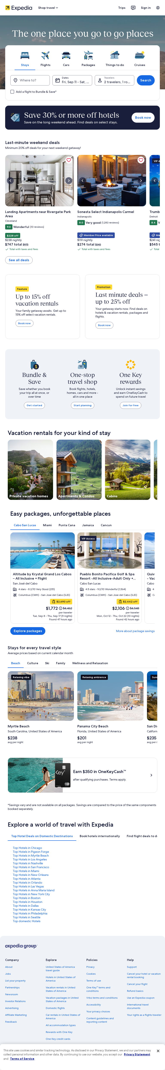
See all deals (19, 260)
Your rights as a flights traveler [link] (144, 1015)
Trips (121, 8)
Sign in (146, 8)
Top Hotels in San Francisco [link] (31, 867)
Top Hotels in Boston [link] (26, 898)
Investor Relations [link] (15, 1001)
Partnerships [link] (12, 987)
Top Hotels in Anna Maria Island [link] (34, 890)
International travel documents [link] (138, 1006)
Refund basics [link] (135, 991)
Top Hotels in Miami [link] (26, 871)
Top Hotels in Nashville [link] (28, 863)
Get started (34, 405)
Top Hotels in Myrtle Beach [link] (31, 855)
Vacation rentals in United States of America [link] (60, 989)
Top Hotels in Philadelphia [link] (30, 913)
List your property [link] (15, 980)
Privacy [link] (90, 967)
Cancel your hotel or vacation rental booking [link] (144, 975)
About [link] (8, 967)
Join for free (131, 405)
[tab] (25, 57)
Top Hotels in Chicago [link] (27, 848)
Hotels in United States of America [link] (60, 979)
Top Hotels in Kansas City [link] (29, 909)
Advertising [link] (11, 1008)
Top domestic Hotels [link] (26, 921)
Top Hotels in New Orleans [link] (31, 875)
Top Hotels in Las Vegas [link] (28, 886)
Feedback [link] (11, 1022)
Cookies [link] (91, 974)
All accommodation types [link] (61, 1025)
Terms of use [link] (93, 980)
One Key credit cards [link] (58, 1039)
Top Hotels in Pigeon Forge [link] (31, 852)
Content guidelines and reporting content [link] (100, 1020)
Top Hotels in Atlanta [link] (26, 879)
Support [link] (132, 967)
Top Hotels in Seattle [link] (26, 917)
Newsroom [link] (11, 994)
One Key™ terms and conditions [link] (98, 989)
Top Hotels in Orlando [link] (27, 882)
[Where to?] (30, 80)
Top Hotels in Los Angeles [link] (30, 859)
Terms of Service (22, 1058)
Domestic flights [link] (55, 1008)
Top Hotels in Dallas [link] (26, 906)
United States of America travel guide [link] (60, 968)
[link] (68, 160)
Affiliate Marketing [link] (16, 1015)
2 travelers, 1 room (118, 82)
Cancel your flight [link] (137, 984)
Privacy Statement (137, 1054)
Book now (143, 117)
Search (145, 80)
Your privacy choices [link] (98, 1011)
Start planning (83, 405)
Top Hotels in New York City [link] (31, 894)
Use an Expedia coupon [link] (140, 998)
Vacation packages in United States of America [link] (62, 999)
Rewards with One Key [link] (59, 1032)
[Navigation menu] (157, 8)
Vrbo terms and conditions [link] (102, 998)
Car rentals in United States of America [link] (63, 1016)
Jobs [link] (8, 974)
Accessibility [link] (93, 1004)
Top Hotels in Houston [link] (27, 902)
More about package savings (135, 631)
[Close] (158, 1051)
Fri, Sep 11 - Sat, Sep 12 (77, 82)
